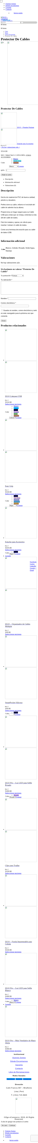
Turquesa (17, 502)
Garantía (8, 7)
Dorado (16, 503)
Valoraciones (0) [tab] (10, 185)
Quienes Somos (10, 4)
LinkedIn (33, 566)
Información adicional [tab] (12, 182)
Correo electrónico (8, 303)
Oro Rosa (17, 498)
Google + (33, 568)
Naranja (16, 163)
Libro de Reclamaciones (19, 1072)
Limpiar (21, 166)
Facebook (33, 562)
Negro (16, 410)
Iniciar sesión (18, 13)
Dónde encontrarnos (12, 6)
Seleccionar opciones (13, 404)
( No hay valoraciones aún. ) (10, 147)
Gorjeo (32, 564)
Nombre (4, 298)
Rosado (16, 412)
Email (32, 570)
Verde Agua (17, 161)
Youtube (19, 1079)
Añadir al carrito (6, 175)
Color (3, 163)
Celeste (16, 408)
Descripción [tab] (9, 179)
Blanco (15, 159)
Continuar (12, 1125)
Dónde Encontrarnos (19, 1061)
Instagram (27, 1079)
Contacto (8, 9)
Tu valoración (6, 280)
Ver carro (4, 1125)
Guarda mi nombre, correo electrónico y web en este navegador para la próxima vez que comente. (19, 313)
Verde (16, 414)
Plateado (16, 500)
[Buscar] (22, 23)
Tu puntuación (6, 275)
